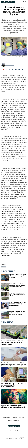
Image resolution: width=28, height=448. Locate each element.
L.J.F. (7, 64)
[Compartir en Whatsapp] (25, 69)
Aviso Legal (21, 417)
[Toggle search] (23, 2)
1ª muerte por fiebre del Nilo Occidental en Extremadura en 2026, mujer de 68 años (17, 313)
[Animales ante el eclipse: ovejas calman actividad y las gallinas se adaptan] (5, 277)
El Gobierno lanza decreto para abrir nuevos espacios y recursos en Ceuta (17, 304)
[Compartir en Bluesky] (15, 69)
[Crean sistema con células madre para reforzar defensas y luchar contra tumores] (5, 286)
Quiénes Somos (6, 417)
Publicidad (14, 417)
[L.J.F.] (3, 65)
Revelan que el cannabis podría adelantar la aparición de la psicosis (13, 406)
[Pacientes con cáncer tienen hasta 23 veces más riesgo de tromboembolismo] (14, 374)
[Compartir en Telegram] (19, 69)
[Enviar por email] (3, 69)
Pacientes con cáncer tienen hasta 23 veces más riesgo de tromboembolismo (13, 385)
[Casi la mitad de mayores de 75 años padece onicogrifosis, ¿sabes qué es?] (14, 354)
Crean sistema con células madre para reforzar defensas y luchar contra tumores (17, 285)
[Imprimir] (6, 69)
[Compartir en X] (12, 69)
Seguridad (3, 266)
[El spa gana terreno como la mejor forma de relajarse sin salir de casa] (5, 296)
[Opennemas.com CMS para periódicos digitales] (14, 440)
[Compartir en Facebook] (9, 69)
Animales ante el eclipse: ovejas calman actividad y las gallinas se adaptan (17, 276)
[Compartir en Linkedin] (22, 69)
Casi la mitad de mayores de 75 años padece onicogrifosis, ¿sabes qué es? (13, 364)
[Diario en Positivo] (8, 2)
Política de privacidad (13, 420)
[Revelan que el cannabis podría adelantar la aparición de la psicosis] (14, 396)
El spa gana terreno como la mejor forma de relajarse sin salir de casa (17, 294)
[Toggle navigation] (25, 2)
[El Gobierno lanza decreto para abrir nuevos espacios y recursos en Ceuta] (5, 305)
